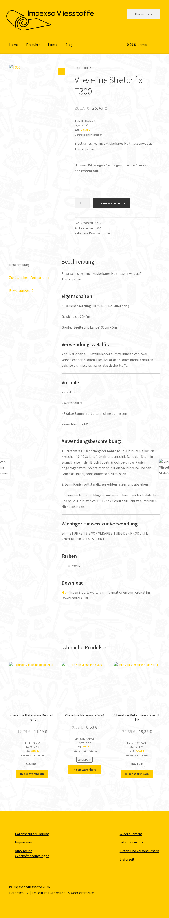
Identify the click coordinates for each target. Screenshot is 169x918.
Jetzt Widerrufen (132, 842)
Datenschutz (19, 892)
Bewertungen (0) (22, 290)
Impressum (23, 842)
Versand (85, 129)
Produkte (33, 44)
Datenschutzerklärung (32, 834)
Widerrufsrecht (131, 834)
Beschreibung (19, 264)
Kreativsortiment (101, 233)
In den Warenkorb (111, 203)
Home (13, 44)
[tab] (32, 264)
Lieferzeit (127, 859)
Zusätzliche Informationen (29, 277)
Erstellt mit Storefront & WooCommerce (63, 892)
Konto (53, 44)
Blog (69, 44)
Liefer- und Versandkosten (139, 851)
